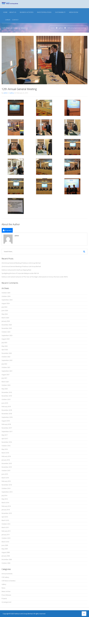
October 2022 (6, 357)
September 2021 (7, 371)
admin (5, 93)
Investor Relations (44, 12)
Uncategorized (6, 602)
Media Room (73, 12)
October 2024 (6, 296)
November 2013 (7, 513)
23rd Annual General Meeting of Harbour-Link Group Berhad (21, 263)
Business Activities (26, 12)
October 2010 (6, 538)
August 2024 (6, 303)
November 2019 (7, 396)
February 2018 (6, 424)
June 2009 (5, 545)
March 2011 (5, 527)
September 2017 (7, 431)
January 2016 (6, 460)
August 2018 (6, 421)
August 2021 (6, 375)
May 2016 (5, 449)
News (3, 588)
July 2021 (4, 378)
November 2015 (7, 467)
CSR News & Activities (9, 581)
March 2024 (5, 318)
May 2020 (5, 389)
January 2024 (6, 321)
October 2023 (6, 332)
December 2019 (7, 392)
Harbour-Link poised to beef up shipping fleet (16, 270)
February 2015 (6, 481)
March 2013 (5, 520)
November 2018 (7, 414)
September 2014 (7, 492)
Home (5, 12)
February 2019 (6, 406)
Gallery (61, 28)
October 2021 (6, 367)
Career (7, 20)
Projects (4, 598)
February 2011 (6, 531)
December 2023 (7, 325)
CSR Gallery (5, 577)
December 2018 (7, 410)
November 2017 (7, 428)
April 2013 (5, 517)
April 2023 (5, 350)
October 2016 (6, 446)
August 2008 (6, 552)
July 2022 (4, 364)
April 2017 (5, 439)
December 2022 (7, 353)
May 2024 (5, 314)
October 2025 (6, 293)
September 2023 (7, 335)
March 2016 (5, 453)
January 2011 (6, 535)
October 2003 (6, 563)
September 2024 (7, 300)
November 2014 (7, 485)
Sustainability (60, 12)
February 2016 (6, 456)
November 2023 (7, 328)
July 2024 (4, 307)
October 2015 (6, 470)
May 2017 (5, 435)
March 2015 (5, 478)
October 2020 (6, 385)
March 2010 (5, 542)
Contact (15, 20)
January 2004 (6, 556)
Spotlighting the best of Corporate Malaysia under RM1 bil (20, 273)
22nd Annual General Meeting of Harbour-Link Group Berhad (21, 266)
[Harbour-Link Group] (10, 4)
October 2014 (6, 488)
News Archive (6, 591)
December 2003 (7, 559)
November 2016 (7, 442)
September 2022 (7, 360)
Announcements (7, 574)
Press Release (6, 595)
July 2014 (4, 495)
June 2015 (5, 474)
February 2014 (6, 506)
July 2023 (4, 342)
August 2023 (6, 339)
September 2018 (7, 417)
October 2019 (6, 399)
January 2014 (6, 510)
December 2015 (7, 463)
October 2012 (6, 524)
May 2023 (5, 346)
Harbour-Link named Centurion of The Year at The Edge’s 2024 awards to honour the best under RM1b (35, 277)
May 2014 (5, 499)
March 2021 (5, 382)
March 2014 (5, 503)
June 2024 (5, 310)
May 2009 (5, 549)
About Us (12, 12)
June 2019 (5, 403)
